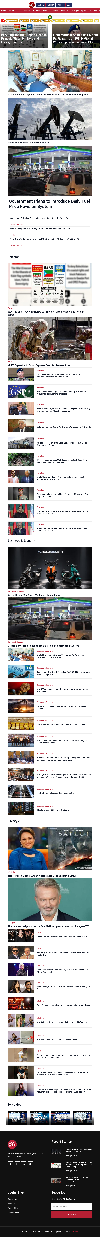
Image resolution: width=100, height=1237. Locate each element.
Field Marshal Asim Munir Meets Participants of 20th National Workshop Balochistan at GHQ (23, 38)
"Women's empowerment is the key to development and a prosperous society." (62, 512)
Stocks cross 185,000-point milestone (54, 810)
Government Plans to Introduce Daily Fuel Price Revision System (49, 204)
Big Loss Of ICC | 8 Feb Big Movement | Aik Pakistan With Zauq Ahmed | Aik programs (61, 1116)
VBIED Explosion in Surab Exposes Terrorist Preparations (39, 365)
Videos (60, 5)
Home (3, 10)
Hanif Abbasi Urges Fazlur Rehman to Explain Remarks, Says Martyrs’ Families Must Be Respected (64, 410)
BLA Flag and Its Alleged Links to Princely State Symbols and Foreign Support (46, 313)
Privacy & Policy (14, 1208)
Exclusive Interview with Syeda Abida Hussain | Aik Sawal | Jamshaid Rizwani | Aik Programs (83, 1116)
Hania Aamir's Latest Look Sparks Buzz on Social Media (62, 937)
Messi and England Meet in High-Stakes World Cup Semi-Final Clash (40, 228)
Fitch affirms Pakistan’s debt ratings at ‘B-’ (56, 793)
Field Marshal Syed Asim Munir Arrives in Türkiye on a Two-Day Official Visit (63, 495)
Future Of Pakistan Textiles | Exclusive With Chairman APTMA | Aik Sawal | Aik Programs (17, 1116)
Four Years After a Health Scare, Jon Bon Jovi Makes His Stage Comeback (62, 971)
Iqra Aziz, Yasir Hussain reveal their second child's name (62, 1022)
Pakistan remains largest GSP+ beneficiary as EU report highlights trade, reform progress (62, 392)
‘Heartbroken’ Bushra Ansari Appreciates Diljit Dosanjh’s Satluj (42, 875)
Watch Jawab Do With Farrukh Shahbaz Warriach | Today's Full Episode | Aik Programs (39, 1116)
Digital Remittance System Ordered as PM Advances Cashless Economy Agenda (48, 94)
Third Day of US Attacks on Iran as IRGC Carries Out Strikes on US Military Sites (46, 239)
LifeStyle (75, 10)
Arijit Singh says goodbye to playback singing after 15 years (64, 1005)
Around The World (60, 10)
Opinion (51, 5)
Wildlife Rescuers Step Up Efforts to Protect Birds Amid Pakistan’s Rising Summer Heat (62, 461)
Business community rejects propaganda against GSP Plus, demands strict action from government (63, 758)
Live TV (40, 5)
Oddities (93, 10)
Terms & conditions (16, 1213)
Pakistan (26, 10)
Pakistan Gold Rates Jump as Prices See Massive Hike (61, 724)
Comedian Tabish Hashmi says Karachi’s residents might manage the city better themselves (62, 1073)
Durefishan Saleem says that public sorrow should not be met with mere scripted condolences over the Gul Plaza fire (64, 1090)
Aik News (74, 1232)
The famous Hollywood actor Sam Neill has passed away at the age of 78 (48, 926)
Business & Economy (41, 10)
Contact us (12, 1199)
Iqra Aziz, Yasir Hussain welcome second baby (57, 1039)
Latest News (14, 10)
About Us (11, 1203)
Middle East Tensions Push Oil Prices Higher (29, 142)
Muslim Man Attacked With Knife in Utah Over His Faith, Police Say (39, 218)
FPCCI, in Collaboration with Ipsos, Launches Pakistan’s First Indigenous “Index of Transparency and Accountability (64, 776)
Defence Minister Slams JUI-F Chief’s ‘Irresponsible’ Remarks (64, 427)
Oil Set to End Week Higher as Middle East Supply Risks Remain (61, 707)
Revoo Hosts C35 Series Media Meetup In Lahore (35, 595)
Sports (84, 10)
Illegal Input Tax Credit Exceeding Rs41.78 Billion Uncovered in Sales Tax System (64, 673)
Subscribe (72, 1214)
